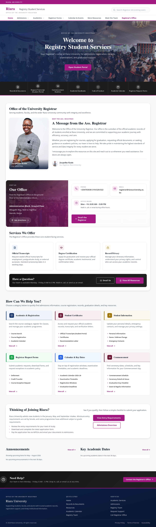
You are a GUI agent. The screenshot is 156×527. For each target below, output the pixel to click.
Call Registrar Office (119, 515)
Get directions (20, 220)
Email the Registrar (82, 218)
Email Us (107, 280)
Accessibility (145, 523)
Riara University (14, 2)
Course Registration (18, 337)
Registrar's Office (129, 18)
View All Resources (131, 280)
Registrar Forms (55, 18)
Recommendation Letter (69, 341)
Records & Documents (75, 504)
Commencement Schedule (118, 375)
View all (12, 346)
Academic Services (118, 500)
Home (10, 18)
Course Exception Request (20, 383)
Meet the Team (111, 18)
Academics (37, 18)
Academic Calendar (18, 341)
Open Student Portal (78, 67)
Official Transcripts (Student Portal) (73, 333)
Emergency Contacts (116, 341)
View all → (72, 450)
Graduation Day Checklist (118, 383)
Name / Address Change (118, 337)
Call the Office (110, 219)
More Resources (94, 18)
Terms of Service (133, 523)
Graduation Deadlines (68, 387)
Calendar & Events (75, 18)
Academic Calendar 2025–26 (70, 375)
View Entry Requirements (109, 418)
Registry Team (72, 515)
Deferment (15, 375)
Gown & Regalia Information (120, 387)
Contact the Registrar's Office (138, 479)
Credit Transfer (17, 379)
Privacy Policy (120, 523)
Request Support (117, 511)
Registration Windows (68, 383)
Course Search (16, 333)
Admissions (22, 18)
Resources (70, 508)
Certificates (64, 337)
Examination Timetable (69, 379)
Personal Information (117, 333)
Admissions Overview (107, 425)
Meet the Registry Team (67, 172)
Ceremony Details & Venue (119, 379)
